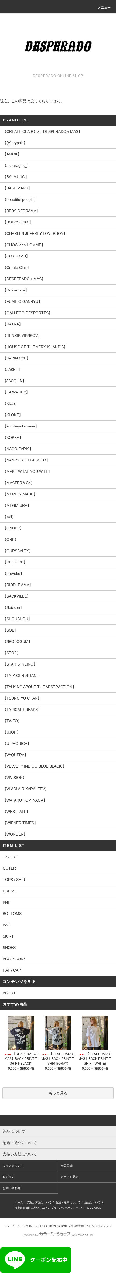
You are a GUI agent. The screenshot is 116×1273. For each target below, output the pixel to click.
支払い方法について (39, 1202)
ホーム (19, 1202)
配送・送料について (68, 1202)
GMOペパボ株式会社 (73, 1225)
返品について (92, 1202)
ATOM (97, 1207)
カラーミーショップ (16, 1225)
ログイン (9, 1176)
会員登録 (67, 1165)
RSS (88, 1207)
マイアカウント (13, 1165)
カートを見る (70, 1176)
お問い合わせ (12, 1188)
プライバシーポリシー (64, 1207)
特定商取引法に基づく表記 (31, 1207)
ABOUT (9, 993)
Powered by (30, 1235)
